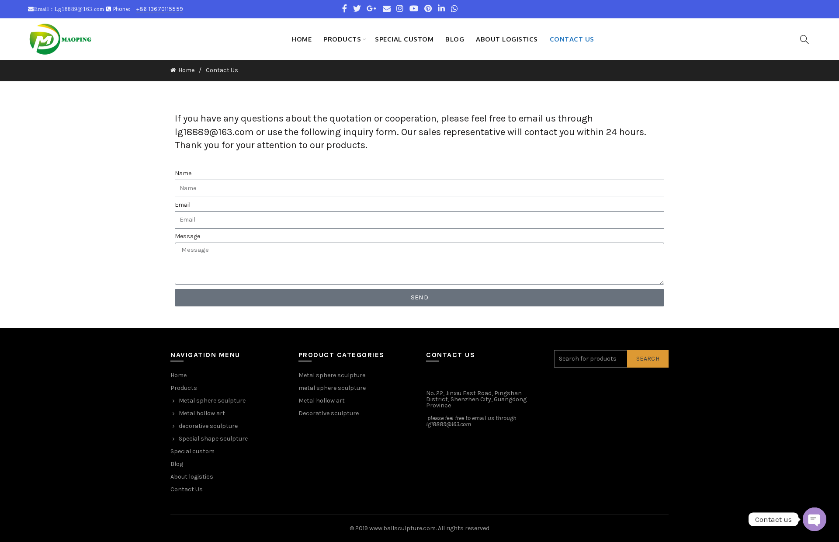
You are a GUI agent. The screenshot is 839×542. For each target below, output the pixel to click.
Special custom (404, 39)
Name (183, 173)
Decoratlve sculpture (328, 413)
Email (183, 205)
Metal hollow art (202, 413)
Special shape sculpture (213, 438)
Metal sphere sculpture (212, 400)
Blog (454, 39)
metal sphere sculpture (332, 388)
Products (342, 39)
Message (187, 236)
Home (301, 39)
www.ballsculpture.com (402, 528)
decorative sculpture (208, 426)
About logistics (507, 39)
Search (647, 358)
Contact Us (572, 39)
